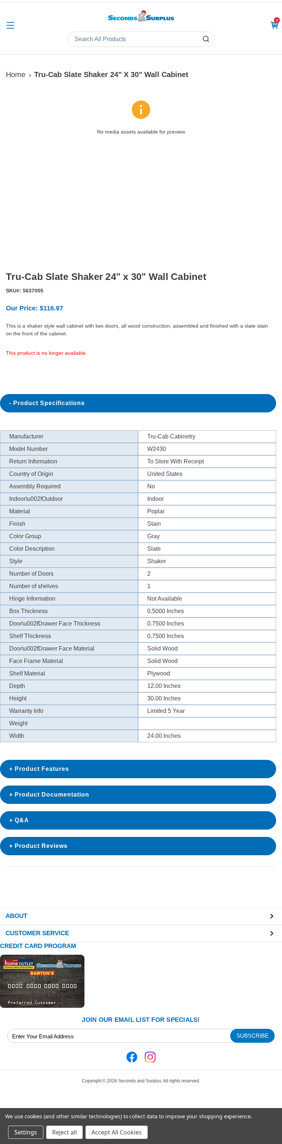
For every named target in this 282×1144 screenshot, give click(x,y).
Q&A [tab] (22, 820)
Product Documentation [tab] (52, 794)
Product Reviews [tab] (41, 846)
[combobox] (141, 39)
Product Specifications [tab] (49, 403)
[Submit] (207, 39)
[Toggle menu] (10, 25)
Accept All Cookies (116, 1132)
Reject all (64, 1132)
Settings (25, 1132)
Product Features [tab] (42, 769)
